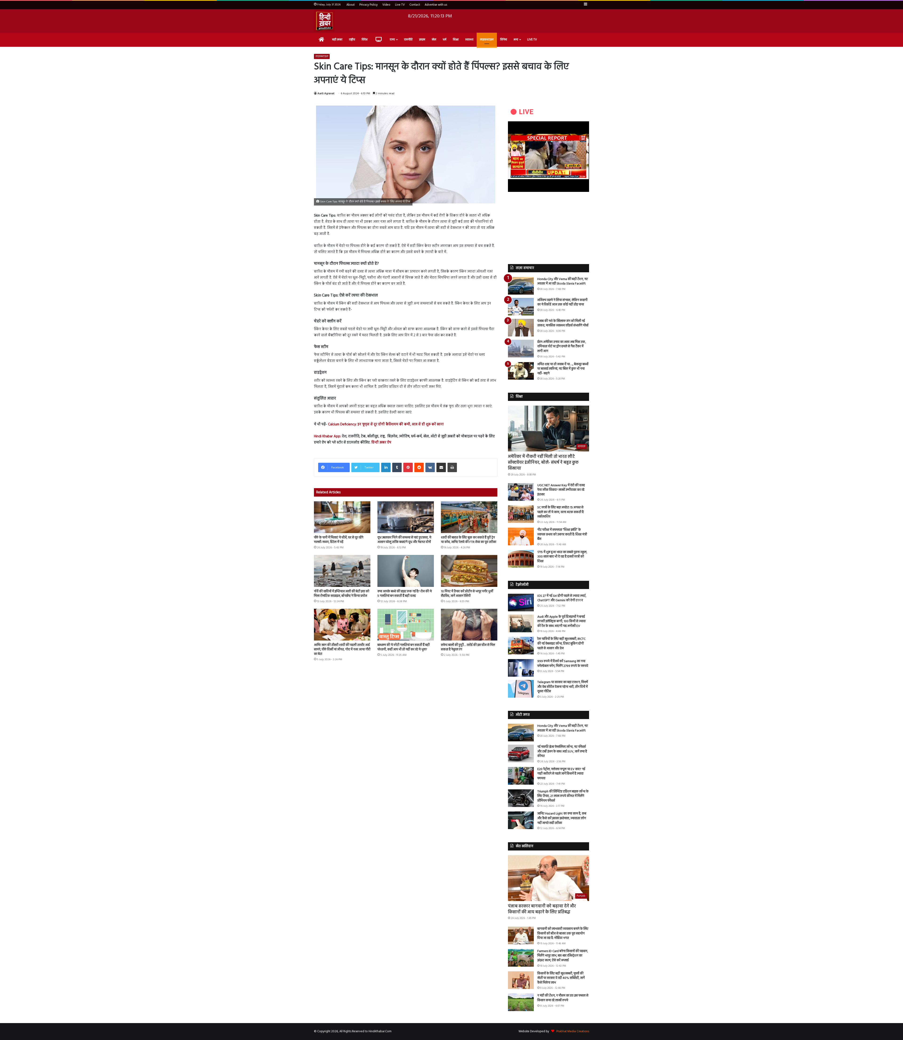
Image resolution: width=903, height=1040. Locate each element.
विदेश (365, 39)
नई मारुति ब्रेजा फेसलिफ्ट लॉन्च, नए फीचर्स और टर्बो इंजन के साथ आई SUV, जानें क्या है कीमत (562, 751)
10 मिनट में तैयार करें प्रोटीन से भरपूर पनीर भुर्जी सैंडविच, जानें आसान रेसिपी (467, 594)
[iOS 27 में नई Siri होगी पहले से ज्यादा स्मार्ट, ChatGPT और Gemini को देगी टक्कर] (521, 602)
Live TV (400, 4)
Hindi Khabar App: (327, 436)
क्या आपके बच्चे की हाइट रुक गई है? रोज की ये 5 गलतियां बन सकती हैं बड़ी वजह (404, 594)
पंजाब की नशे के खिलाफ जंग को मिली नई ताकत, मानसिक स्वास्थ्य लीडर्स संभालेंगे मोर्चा (562, 323)
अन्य (516, 39)
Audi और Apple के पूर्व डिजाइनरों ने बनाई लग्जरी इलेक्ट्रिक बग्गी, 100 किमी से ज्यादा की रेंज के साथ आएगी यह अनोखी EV (561, 621)
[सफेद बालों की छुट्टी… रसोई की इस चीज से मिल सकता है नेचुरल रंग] (469, 625)
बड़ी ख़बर (337, 39)
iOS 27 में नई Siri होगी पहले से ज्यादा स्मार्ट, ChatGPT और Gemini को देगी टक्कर (561, 598)
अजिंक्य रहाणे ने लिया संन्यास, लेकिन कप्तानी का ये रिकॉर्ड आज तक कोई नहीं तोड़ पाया (562, 302)
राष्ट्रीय (352, 39)
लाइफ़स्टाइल (487, 39)
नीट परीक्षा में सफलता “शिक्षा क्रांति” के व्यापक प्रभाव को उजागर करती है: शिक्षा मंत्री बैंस (562, 534)
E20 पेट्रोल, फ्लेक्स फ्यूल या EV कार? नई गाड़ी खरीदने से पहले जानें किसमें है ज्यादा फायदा (561, 774)
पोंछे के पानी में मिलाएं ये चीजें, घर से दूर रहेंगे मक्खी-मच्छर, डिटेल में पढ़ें (338, 540)
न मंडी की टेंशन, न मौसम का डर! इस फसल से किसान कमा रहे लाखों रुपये (562, 998)
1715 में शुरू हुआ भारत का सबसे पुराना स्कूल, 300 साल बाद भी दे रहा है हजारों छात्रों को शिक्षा (562, 557)
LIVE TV (532, 39)
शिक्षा (456, 39)
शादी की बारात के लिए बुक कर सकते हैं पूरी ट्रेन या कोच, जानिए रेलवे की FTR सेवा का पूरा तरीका (468, 540)
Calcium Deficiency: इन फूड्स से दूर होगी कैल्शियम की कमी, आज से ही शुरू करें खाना (386, 424)
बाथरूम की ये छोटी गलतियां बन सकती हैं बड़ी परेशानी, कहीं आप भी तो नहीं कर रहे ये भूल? (403, 647)
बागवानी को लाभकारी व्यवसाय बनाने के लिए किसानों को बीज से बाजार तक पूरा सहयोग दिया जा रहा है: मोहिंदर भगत (562, 933)
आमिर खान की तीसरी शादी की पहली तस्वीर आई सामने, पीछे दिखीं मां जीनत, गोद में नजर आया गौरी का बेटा (342, 649)
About (350, 4)
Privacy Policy (368, 4)
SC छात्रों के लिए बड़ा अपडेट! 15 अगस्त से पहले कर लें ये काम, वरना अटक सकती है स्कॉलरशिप (560, 512)
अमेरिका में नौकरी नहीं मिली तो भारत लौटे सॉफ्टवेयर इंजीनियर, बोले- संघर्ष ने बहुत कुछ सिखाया (543, 462)
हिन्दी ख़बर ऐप (380, 442)
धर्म (444, 39)
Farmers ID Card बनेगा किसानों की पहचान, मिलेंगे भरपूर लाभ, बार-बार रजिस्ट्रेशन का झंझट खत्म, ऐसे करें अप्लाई (562, 956)
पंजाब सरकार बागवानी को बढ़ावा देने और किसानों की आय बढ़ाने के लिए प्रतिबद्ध (542, 909)
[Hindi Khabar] (324, 21)
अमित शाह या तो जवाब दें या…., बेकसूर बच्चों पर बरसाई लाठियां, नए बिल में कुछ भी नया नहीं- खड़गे (562, 369)
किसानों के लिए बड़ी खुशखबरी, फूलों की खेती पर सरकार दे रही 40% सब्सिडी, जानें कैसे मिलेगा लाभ (561, 978)
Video (386, 4)
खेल (434, 39)
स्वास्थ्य (469, 39)
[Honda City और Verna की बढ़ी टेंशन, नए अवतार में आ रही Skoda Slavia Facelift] (521, 286)
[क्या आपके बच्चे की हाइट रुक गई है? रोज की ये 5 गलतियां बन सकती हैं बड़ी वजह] (405, 571)
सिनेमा (503, 39)
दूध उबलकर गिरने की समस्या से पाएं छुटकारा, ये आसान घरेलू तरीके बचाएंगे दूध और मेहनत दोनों (404, 540)
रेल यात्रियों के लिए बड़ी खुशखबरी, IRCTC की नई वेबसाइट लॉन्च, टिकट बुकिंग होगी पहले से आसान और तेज (561, 643)
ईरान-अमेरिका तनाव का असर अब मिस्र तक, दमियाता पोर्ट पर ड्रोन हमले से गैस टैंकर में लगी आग (561, 346)
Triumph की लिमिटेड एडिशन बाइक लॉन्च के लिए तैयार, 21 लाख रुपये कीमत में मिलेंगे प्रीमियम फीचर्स (563, 796)
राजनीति (408, 39)
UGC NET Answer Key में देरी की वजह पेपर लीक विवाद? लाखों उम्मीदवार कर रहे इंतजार (561, 490)
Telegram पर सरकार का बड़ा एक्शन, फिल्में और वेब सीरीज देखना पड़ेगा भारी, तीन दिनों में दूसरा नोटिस (562, 687)
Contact (414, 4)
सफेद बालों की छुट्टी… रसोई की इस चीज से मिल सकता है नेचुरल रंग (468, 647)
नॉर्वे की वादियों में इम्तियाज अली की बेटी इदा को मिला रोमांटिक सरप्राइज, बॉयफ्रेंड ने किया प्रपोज (341, 594)
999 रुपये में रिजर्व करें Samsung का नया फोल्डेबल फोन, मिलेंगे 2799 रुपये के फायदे (562, 664)
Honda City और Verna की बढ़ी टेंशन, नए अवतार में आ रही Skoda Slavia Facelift (562, 282)
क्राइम (422, 39)
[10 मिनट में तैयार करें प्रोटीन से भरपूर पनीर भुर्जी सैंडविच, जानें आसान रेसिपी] (469, 571)
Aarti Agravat (325, 93)
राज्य (392, 39)
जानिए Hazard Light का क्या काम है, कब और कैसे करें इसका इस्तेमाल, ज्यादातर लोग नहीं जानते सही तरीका (561, 818)
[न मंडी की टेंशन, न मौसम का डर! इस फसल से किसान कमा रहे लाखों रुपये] (521, 1002)
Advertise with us (436, 4)
